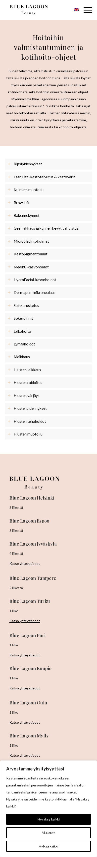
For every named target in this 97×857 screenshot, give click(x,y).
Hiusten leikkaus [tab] (27, 369)
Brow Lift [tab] (22, 202)
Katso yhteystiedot (24, 563)
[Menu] (85, 10)
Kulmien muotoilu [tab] (29, 189)
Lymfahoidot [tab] (24, 344)
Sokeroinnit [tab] (23, 318)
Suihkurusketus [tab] (26, 305)
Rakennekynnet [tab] (27, 215)
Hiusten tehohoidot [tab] (30, 421)
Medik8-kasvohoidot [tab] (31, 267)
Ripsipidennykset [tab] (28, 164)
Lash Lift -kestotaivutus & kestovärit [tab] (44, 177)
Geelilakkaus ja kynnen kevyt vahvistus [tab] (46, 228)
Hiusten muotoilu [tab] (28, 434)
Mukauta (48, 832)
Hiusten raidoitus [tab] (28, 382)
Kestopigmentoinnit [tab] (31, 254)
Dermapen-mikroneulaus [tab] (34, 292)
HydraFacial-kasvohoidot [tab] (35, 279)
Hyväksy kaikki (49, 819)
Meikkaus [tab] (22, 356)
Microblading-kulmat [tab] (31, 241)
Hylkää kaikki (48, 846)
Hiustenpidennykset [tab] (30, 408)
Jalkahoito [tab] (22, 331)
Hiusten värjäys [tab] (27, 395)
